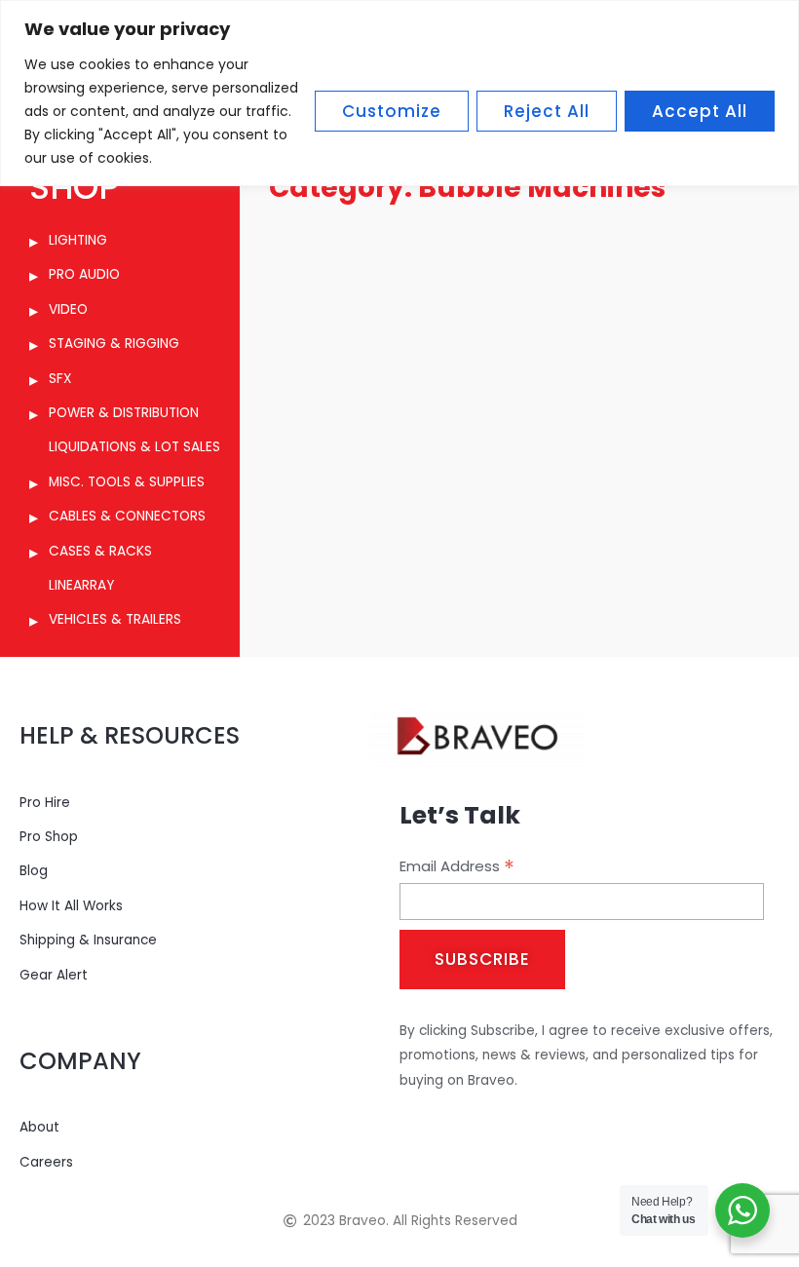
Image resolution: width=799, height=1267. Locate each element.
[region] (399, 93)
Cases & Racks (100, 551)
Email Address (457, 866)
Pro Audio (84, 274)
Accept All (699, 111)
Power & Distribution (124, 412)
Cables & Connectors (127, 516)
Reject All (547, 111)
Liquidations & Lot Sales (134, 447)
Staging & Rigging (114, 343)
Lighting (78, 240)
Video (68, 309)
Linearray (81, 585)
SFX (60, 378)
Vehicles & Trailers (115, 619)
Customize (391, 111)
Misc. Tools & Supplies (127, 482)
